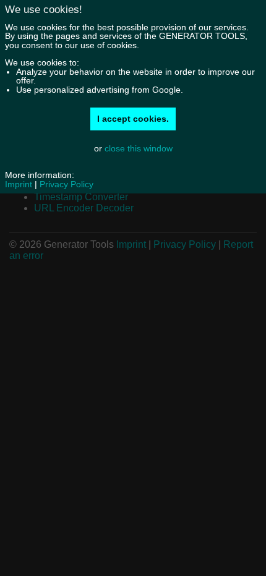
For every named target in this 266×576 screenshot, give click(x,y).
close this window (139, 148)
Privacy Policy (66, 184)
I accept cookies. (133, 119)
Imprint (18, 184)
